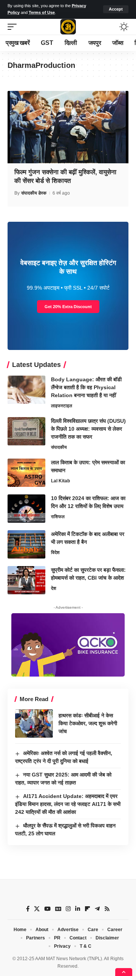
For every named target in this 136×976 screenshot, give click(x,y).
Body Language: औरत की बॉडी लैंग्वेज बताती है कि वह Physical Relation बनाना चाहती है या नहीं (86, 387)
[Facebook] (27, 909)
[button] (115, 9)
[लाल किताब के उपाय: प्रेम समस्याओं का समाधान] (26, 473)
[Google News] (58, 909)
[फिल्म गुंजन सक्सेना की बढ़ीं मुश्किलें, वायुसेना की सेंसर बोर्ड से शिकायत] (68, 127)
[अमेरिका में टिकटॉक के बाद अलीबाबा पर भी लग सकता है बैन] (26, 544)
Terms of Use (42, 12)
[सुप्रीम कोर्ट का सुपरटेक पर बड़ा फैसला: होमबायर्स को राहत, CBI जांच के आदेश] (26, 580)
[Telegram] (97, 909)
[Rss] (107, 909)
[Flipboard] (87, 909)
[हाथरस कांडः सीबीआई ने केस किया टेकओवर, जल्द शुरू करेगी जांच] (34, 723)
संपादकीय (59, 447)
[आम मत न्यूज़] (68, 27)
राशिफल (58, 516)
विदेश (55, 552)
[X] (37, 909)
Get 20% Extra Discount (68, 306)
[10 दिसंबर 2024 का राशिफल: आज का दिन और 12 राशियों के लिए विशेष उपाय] (26, 508)
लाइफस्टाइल (61, 405)
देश (53, 588)
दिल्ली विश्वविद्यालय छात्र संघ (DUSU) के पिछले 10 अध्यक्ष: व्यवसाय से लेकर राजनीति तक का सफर (88, 429)
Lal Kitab (60, 480)
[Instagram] (68, 909)
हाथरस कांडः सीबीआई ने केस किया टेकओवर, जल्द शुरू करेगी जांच (88, 723)
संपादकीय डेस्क (33, 193)
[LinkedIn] (77, 909)
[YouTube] (47, 909)
